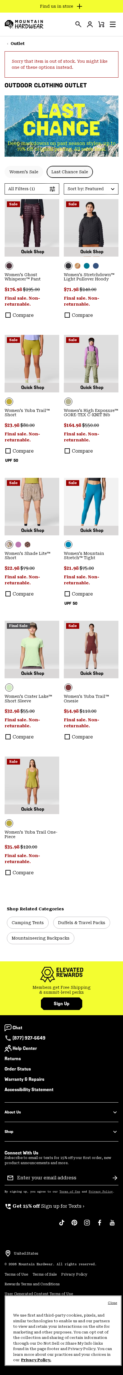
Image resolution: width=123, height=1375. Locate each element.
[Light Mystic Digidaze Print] (32, 506)
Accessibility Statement (29, 1089)
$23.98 (12, 425)
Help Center (25, 1048)
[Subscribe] (115, 1177)
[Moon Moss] (32, 363)
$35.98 (12, 847)
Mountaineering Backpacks (41, 938)
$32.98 (12, 711)
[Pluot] (91, 649)
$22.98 (12, 568)
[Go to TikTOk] (61, 1225)
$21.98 (72, 568)
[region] (63, 1330)
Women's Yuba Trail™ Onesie (86, 698)
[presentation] (78, 24)
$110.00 (88, 711)
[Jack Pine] (87, 266)
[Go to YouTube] (112, 1225)
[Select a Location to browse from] (8, 1253)
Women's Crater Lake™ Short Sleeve (28, 698)
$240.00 (88, 289)
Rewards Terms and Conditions (32, 1284)
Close (112, 1303)
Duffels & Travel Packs (81, 922)
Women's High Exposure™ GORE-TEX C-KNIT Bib (91, 412)
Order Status (18, 1069)
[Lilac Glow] (18, 545)
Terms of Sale (45, 1274)
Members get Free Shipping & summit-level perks (62, 990)
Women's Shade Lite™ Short (27, 555)
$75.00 (87, 568)
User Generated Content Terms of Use (39, 1294)
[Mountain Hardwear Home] (24, 24)
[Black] (91, 228)
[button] (112, 24)
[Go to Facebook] (99, 1225)
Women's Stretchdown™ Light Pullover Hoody (89, 277)
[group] (61, 990)
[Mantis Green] (91, 363)
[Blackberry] (32, 228)
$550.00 (90, 425)
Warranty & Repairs (24, 1079)
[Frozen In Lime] (32, 649)
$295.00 (31, 289)
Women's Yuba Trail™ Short (27, 412)
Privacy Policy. (36, 1360)
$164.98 (73, 425)
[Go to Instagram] (87, 1225)
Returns (13, 1058)
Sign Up (62, 1003)
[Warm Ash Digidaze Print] (27, 545)
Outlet (18, 43)
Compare (23, 315)
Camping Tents (28, 922)
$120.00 (28, 847)
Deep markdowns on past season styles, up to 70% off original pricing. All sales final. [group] (62, 146)
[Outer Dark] (96, 266)
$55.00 (27, 711)
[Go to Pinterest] (74, 1225)
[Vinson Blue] (91, 506)
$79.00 (27, 568)
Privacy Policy (101, 1191)
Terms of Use (69, 1191)
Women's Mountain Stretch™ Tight (84, 555)
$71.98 (72, 289)
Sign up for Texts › (44, 1206)
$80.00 (27, 425)
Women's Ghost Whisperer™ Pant (23, 277)
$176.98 (14, 289)
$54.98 (72, 711)
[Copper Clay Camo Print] (78, 266)
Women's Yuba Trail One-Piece (31, 834)
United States (26, 1254)
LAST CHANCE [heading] (61, 119)
